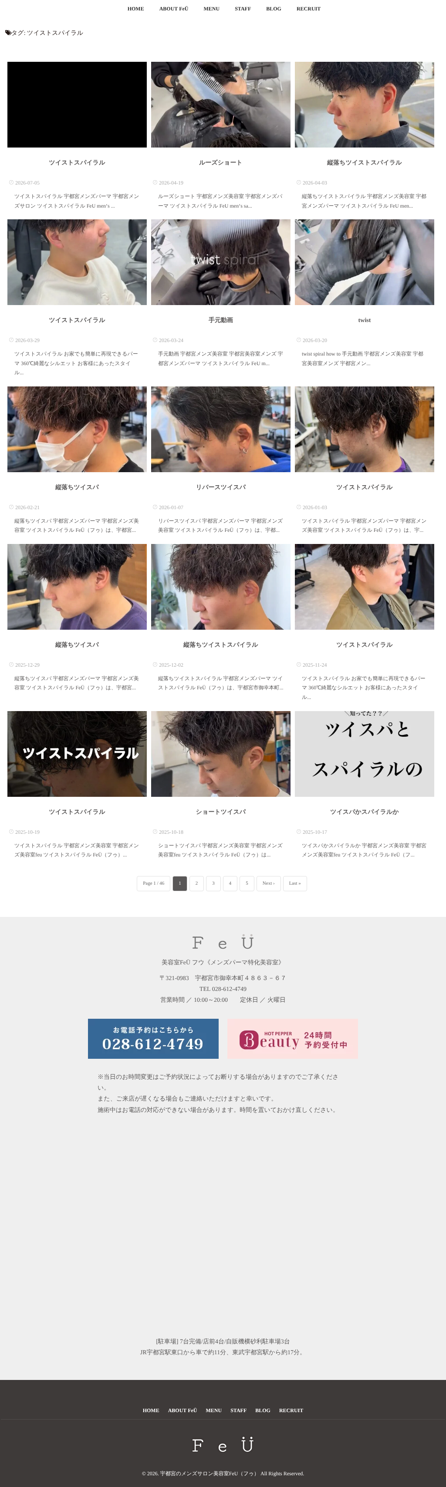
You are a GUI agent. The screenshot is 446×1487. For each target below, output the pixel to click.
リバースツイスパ (221, 487)
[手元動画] (221, 262)
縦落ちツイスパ (77, 487)
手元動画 (221, 320)
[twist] (364, 262)
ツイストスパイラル (77, 163)
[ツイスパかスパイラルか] (364, 754)
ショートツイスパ (221, 812)
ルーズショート (221, 163)
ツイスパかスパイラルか (364, 812)
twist (364, 320)
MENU (211, 9)
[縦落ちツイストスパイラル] (364, 105)
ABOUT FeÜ (174, 9)
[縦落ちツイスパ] (77, 429)
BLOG (273, 9)
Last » (295, 883)
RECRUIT (309, 9)
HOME (136, 9)
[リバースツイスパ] (221, 429)
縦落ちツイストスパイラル (364, 163)
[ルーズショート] (221, 105)
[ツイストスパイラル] (77, 105)
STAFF (243, 9)
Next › (269, 883)
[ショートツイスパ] (221, 754)
